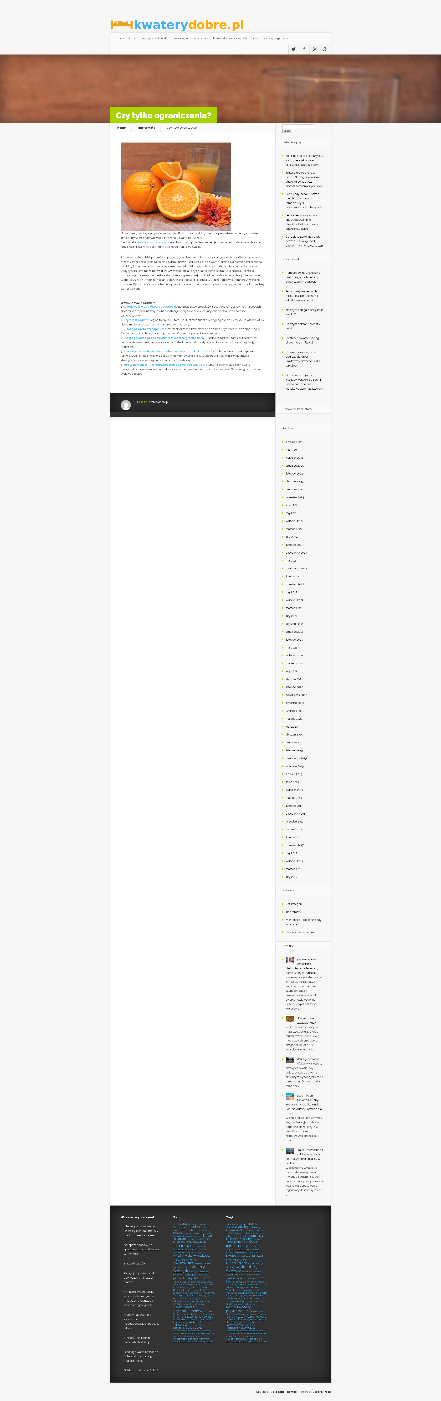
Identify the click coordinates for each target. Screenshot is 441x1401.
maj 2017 (291, 853)
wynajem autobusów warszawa (187, 1336)
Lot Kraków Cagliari (183, 1287)
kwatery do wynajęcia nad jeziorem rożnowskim (191, 1259)
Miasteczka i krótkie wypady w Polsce (236, 38)
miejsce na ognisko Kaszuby (188, 1292)
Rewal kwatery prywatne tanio (186, 1309)
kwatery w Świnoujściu (185, 1274)
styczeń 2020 (294, 734)
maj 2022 (291, 592)
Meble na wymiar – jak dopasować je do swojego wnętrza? (165, 364)
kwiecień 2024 (295, 521)
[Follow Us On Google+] (325, 49)
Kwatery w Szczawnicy (199, 1272)
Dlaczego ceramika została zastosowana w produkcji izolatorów (169, 351)
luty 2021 (291, 671)
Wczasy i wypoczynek (277, 38)
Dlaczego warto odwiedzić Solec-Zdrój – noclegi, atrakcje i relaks (141, 1356)
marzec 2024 (294, 529)
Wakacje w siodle (308, 1059)
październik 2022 (296, 568)
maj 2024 (292, 513)
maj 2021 (291, 647)
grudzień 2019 (295, 742)
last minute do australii (201, 1281)
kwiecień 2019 (294, 790)
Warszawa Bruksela (195, 1331)
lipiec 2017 (292, 837)
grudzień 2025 (295, 465)
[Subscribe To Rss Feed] (315, 49)
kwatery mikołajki (203, 1263)
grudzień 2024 (295, 489)
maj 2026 (292, 449)
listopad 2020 (294, 687)
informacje (185, 1246)
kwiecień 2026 (295, 457)
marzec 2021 (294, 663)
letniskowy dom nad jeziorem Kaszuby (193, 1284)
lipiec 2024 (292, 505)
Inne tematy (200, 38)
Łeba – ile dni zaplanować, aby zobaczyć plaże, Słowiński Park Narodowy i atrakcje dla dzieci (304, 1104)
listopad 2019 (294, 750)
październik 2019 (296, 758)
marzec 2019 (294, 797)
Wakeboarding (179, 1331)
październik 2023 (296, 552)
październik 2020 (296, 695)
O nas (132, 38)
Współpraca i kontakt (154, 38)
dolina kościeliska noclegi (184, 1236)
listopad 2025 (294, 473)
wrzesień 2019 (295, 766)
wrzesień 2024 (295, 497)
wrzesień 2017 (295, 821)
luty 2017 (291, 877)
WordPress (323, 1391)
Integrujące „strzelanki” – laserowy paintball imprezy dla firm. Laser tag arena (141, 1231)
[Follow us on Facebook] (304, 49)
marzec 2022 (294, 608)
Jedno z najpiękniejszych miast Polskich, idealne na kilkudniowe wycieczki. (302, 296)
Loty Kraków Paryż (195, 1290)
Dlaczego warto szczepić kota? (146, 329)
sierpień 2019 (294, 774)
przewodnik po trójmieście (192, 1304)
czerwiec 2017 (295, 845)
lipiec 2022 (292, 576)
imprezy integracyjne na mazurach (191, 1240)
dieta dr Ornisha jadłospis (153, 242)
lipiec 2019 (292, 782)
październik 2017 (296, 813)
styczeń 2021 (294, 679)
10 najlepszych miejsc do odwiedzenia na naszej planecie (140, 1278)
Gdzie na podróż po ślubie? (141, 1370)
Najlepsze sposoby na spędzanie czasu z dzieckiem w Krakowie (142, 1249)
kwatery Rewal (181, 1267)
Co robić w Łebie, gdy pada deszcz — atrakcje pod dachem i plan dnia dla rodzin (304, 241)
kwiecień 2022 (295, 600)
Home (120, 38)
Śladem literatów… (135, 1263)
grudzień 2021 (294, 631)
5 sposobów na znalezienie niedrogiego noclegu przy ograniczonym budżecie (303, 277)
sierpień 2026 (294, 442)
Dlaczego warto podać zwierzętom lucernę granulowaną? (164, 338)
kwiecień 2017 (294, 861)
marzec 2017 (294, 869)
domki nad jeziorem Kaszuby (192, 1237)
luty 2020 (292, 726)
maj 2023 (291, 560)
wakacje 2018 (194, 1327)
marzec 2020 (294, 718)
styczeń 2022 (294, 623)
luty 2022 (292, 616)
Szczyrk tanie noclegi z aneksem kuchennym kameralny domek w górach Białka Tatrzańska (193, 1321)
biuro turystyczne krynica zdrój (198, 1233)
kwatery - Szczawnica (194, 1252)
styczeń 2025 (294, 481)
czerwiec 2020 (295, 710)
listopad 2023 (294, 544)
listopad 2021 (294, 639)
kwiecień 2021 (294, 655)
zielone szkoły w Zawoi (202, 1341)
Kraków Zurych (190, 1249)
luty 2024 (292, 536)
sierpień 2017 (294, 829)
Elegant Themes (285, 1391)
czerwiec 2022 (295, 584)
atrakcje (192, 1227)
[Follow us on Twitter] (294, 49)
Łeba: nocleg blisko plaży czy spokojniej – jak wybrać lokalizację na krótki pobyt (304, 160)
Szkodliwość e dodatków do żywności (149, 306)
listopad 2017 (294, 805)
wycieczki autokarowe (204, 1333)
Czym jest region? (136, 320)
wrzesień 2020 (295, 703)
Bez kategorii (180, 38)
